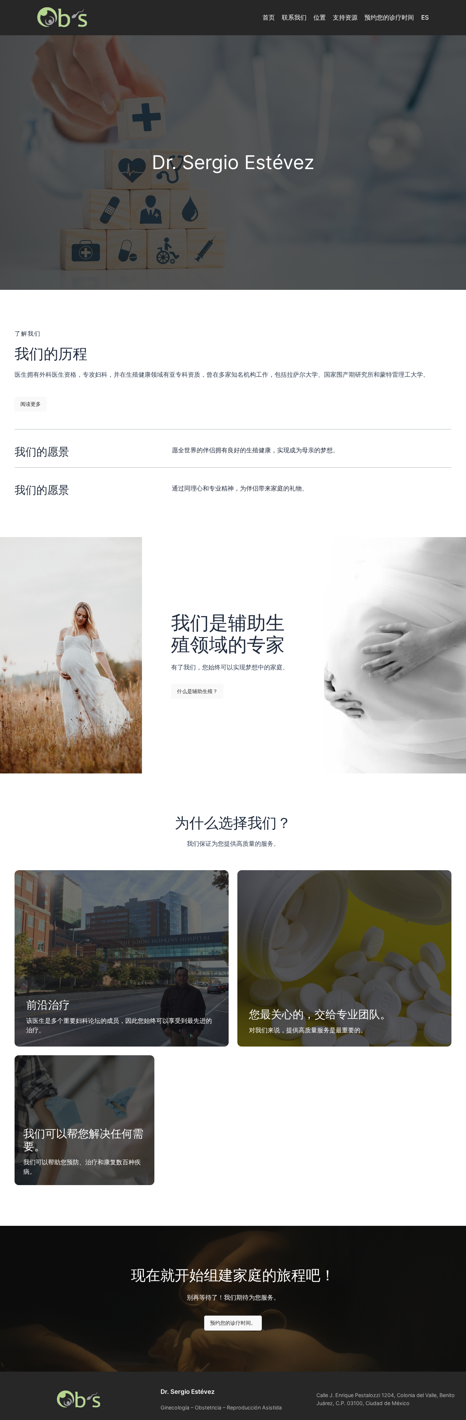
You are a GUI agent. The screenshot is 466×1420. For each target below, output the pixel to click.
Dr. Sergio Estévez (188, 1391)
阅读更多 (30, 404)
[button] (197, 691)
